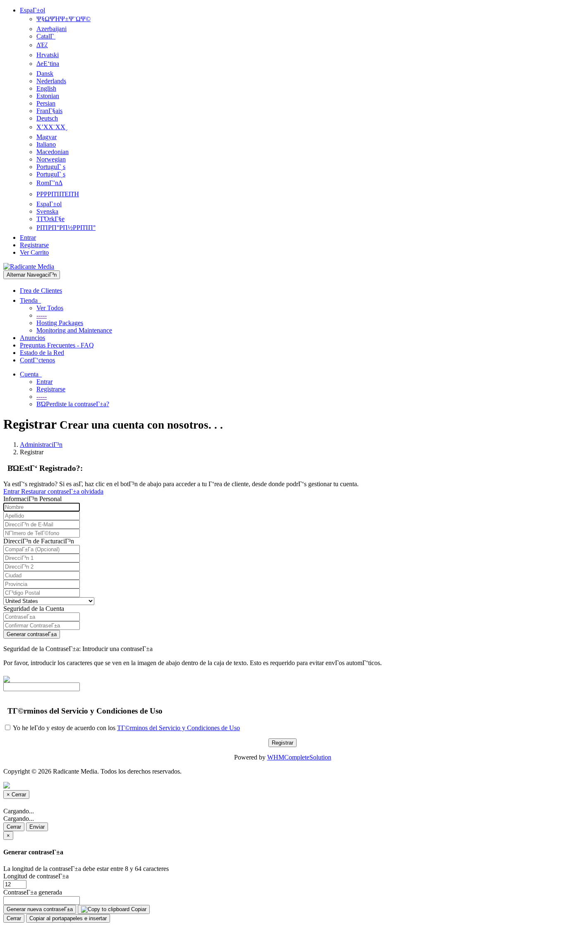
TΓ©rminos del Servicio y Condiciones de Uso (178, 727)
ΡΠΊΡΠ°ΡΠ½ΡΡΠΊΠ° (66, 227)
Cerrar (14, 827)
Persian (45, 103)
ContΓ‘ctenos (37, 360)
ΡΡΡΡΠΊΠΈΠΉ (57, 194)
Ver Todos (49, 307)
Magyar (46, 136)
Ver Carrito (34, 252)
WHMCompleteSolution (299, 757)
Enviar (37, 827)
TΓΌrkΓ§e (50, 218)
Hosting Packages (59, 322)
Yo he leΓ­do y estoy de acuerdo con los (126, 727)
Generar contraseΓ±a (32, 634)
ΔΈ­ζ (42, 44)
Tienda (30, 300)
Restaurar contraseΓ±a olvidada (62, 491)
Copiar (137, 909)
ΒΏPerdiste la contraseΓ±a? (72, 404)
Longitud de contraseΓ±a (36, 876)
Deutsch (47, 118)
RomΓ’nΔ (49, 182)
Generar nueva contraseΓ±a (40, 909)
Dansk (44, 73)
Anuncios (32, 337)
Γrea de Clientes (41, 290)
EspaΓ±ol (32, 10)
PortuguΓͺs (50, 166)
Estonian (47, 95)
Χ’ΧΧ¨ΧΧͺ (51, 126)
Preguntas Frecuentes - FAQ (57, 345)
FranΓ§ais (49, 110)
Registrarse (34, 244)
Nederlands (51, 80)
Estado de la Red (42, 352)
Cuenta (31, 374)
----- (41, 315)
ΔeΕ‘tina (47, 63)
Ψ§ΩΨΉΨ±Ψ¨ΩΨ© (63, 18)
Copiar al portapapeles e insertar (68, 918)
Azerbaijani (51, 28)
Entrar (28, 237)
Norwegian (51, 159)
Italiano (46, 144)
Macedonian (52, 151)
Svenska (47, 211)
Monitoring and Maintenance (74, 330)
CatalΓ (45, 36)
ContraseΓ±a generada (32, 892)
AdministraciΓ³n (41, 444)
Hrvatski (47, 54)
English (46, 88)
